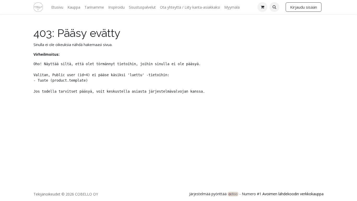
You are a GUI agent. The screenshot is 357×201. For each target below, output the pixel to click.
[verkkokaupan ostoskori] (262, 7)
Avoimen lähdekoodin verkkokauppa (293, 193)
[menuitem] (57, 7)
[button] (274, 7)
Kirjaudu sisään (303, 7)
